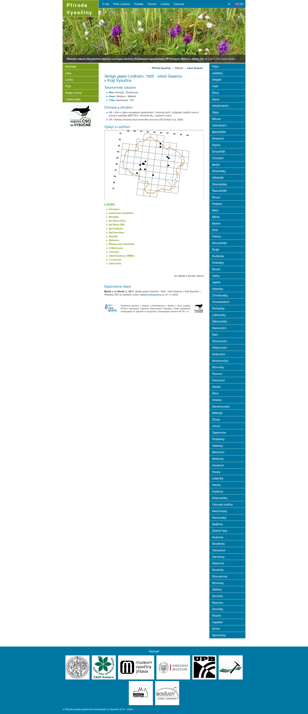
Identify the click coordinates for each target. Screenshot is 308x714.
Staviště (113, 236)
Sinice (216, 628)
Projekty (138, 4)
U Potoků (114, 251)
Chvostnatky (220, 295)
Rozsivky (218, 570)
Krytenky (217, 491)
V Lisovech (115, 259)
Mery (215, 210)
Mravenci (218, 138)
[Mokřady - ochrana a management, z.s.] (167, 692)
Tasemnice (219, 432)
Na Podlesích (116, 228)
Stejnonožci (219, 347)
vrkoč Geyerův (195, 68)
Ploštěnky (218, 439)
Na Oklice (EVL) (117, 220)
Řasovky (217, 602)
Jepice (216, 282)
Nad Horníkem (116, 232)
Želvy (215, 92)
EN (241, 4)
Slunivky (217, 596)
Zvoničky (217, 609)
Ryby (215, 112)
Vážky (216, 275)
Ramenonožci (221, 406)
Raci (215, 334)
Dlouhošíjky (219, 184)
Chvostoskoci (220, 302)
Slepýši (216, 79)
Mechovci (218, 452)
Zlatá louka (115, 263)
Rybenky (217, 288)
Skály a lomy (73, 92)
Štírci (215, 393)
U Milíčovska (116, 248)
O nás (105, 4)
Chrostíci (217, 158)
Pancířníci (218, 380)
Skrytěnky (218, 543)
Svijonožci (218, 354)
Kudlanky (218, 256)
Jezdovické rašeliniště (121, 213)
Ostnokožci (219, 125)
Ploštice (217, 204)
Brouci (216, 197)
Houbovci (218, 465)
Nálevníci (218, 563)
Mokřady (70, 66)
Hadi (215, 86)
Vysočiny (80, 8)
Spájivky (217, 524)
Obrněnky (218, 557)
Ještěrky (217, 73)
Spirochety (219, 635)
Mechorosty (219, 511)
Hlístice (217, 400)
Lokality (165, 4)
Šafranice (114, 240)
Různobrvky (219, 576)
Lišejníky (217, 478)
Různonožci (219, 341)
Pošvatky (218, 262)
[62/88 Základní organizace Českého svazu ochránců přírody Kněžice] (104, 667)
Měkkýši (217, 413)
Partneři (152, 4)
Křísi (215, 230)
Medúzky (218, 458)
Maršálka (114, 216)
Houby (216, 472)
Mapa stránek (141, 709)
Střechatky (219, 171)
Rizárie (216, 615)
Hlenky (216, 485)
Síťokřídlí (217, 177)
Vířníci (216, 426)
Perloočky (218, 308)
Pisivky (216, 236)
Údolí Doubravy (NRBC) (122, 255)
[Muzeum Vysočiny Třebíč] (141, 692)
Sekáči (216, 386)
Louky (69, 79)
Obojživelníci (220, 105)
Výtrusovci (218, 550)
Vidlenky (217, 445)
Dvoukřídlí (218, 151)
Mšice (216, 217)
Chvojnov (114, 209)
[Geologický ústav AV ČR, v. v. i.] (231, 667)
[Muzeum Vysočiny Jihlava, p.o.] (136, 667)
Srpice (216, 145)
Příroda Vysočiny (161, 68)
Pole (68, 86)
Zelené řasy (219, 530)
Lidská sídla (73, 99)
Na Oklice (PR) (117, 224)
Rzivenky (218, 583)
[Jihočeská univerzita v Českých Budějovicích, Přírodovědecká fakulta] (77, 667)
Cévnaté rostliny (222, 504)
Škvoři (216, 269)
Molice (216, 223)
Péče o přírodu (121, 4)
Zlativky (217, 589)
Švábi (215, 249)
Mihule (216, 119)
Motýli (216, 164)
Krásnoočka (219, 498)
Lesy (68, 73)
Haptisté (217, 622)
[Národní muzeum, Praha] (173, 667)
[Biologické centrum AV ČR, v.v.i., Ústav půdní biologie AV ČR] (204, 667)
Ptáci (215, 66)
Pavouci (217, 373)
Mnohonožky (220, 360)
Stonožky (218, 367)
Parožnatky (219, 517)
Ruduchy (217, 537)
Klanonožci (219, 328)
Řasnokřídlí (219, 190)
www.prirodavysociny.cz (152, 294)
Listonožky (219, 315)
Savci (215, 99)
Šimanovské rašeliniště (121, 244)
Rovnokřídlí (219, 243)
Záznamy (179, 4)
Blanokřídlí (219, 132)
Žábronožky (219, 321)
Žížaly (216, 419)
